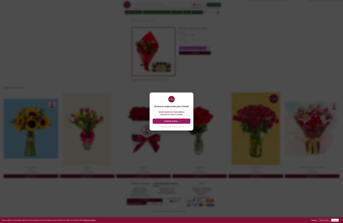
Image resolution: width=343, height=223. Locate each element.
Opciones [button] (314, 220)
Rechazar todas (324, 220)
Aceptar (335, 220)
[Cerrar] (341, 220)
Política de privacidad (90, 220)
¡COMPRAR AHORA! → (171, 121)
